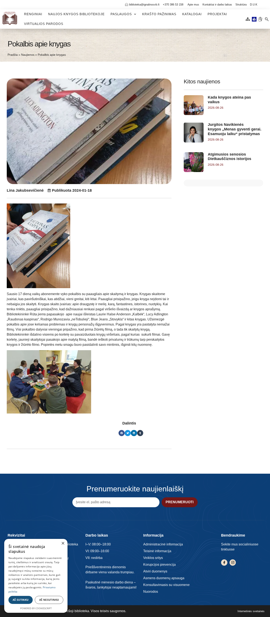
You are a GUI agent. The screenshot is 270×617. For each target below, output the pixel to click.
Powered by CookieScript (36, 608)
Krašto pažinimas (159, 14)
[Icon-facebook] (224, 562)
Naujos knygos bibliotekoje (76, 14)
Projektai (217, 14)
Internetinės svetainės (251, 611)
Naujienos (27, 54)
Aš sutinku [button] (21, 600)
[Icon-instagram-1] (233, 562)
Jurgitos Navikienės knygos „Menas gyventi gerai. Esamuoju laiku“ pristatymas (234, 129)
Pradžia (13, 54)
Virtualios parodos (43, 24)
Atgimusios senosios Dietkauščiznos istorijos (229, 156)
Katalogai (192, 14)
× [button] (62, 543)
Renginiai (33, 14)
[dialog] (36, 576)
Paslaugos (121, 14)
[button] (266, 18)
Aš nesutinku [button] (49, 600)
